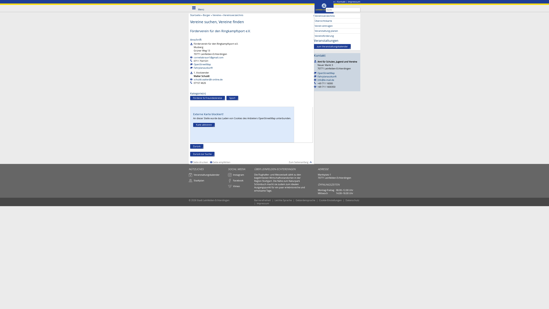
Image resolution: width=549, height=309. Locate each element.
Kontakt (341, 1)
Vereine (217, 15)
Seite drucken (200, 162)
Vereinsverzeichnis (233, 15)
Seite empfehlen (221, 162)
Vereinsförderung (324, 35)
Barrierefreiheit (262, 200)
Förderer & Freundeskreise (207, 98)
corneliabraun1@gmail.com (208, 57)
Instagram (238, 174)
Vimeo (236, 186)
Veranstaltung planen (326, 30)
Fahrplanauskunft (203, 67)
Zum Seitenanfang (298, 162)
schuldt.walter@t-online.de (208, 79)
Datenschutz (352, 200)
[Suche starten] (358, 10)
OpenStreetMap (202, 64)
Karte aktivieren (204, 125)
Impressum (354, 1)
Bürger (206, 15)
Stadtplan (199, 180)
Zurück (196, 146)
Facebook (238, 180)
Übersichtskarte (323, 20)
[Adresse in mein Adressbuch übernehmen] (315, 61)
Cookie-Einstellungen (330, 200)
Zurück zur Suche (202, 154)
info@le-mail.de (326, 80)
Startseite (195, 15)
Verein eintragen (324, 25)
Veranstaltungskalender (207, 174)
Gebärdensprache (305, 200)
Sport (232, 98)
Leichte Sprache (283, 200)
